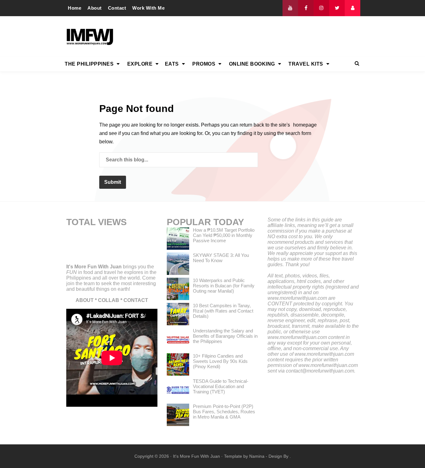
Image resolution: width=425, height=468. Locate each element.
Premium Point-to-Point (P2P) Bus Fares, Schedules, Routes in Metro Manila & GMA (224, 411)
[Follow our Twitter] (337, 8)
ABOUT (85, 300)
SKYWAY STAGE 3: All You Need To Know (221, 258)
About (94, 8)
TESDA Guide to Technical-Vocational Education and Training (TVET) (220, 386)
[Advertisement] (247, 36)
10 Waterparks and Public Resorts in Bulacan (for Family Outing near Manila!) (224, 286)
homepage (305, 124)
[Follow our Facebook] (306, 8)
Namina (256, 456)
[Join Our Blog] (352, 8)
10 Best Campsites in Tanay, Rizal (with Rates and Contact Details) (223, 311)
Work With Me (148, 8)
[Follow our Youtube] (290, 8)
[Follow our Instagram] (321, 8)
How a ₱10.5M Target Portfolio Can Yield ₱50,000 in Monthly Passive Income (224, 235)
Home (74, 8)
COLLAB (108, 300)
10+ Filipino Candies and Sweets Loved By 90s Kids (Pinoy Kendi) (220, 361)
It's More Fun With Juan (94, 266)
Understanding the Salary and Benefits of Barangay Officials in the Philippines (225, 336)
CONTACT (136, 300)
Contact (117, 8)
